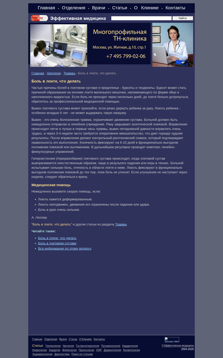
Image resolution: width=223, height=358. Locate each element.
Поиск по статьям (82, 354)
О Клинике (146, 7)
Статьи (119, 7)
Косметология (131, 350)
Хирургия (54, 73)
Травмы (69, 73)
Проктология (86, 350)
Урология (68, 345)
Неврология (39, 350)
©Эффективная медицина (178, 345)
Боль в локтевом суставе (57, 243)
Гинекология (53, 345)
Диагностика (62, 354)
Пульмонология (110, 345)
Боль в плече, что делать (57, 238)
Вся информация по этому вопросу (64, 248)
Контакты (175, 7)
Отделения (73, 7)
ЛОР (99, 350)
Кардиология (130, 345)
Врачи (98, 7)
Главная (46, 7)
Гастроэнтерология (87, 345)
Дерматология (112, 350)
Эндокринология (42, 354)
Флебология (69, 350)
